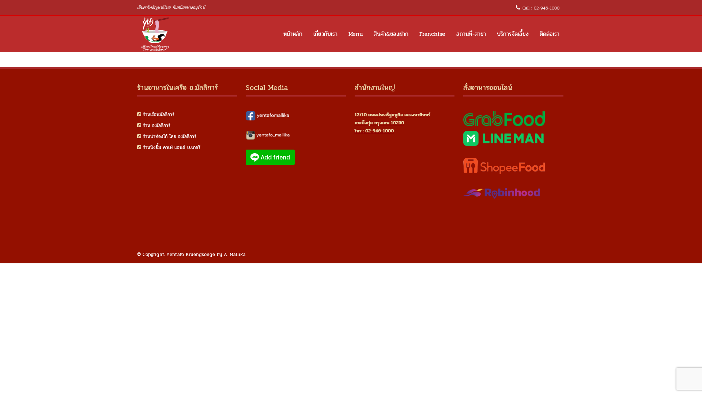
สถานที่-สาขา (471, 33)
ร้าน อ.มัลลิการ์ (156, 125)
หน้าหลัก (292, 33)
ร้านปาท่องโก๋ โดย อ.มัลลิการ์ (169, 136)
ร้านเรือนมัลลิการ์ (158, 114)
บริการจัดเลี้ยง (513, 33)
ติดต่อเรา (549, 33)
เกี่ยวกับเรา (325, 33)
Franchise (432, 33)
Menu (355, 33)
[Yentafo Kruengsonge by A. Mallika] (155, 34)
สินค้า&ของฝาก (391, 33)
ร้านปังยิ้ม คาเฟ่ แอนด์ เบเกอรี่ (171, 147)
